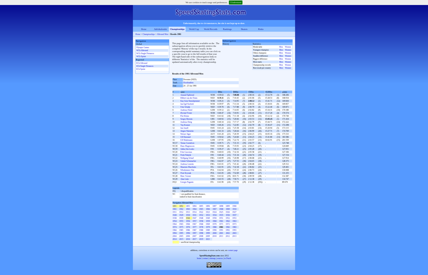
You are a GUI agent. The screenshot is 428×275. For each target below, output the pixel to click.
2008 (201, 236)
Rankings (227, 29)
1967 (194, 224)
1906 (208, 209)
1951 (221, 218)
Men (281, 47)
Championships (177, 29)
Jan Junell (184, 128)
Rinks (260, 29)
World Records (210, 29)
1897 (214, 206)
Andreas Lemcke (187, 164)
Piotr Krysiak (185, 173)
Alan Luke (184, 179)
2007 (194, 236)
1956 (188, 221)
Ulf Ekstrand (185, 137)
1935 (221, 215)
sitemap (212, 258)
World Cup (194, 29)
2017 (194, 239)
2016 (188, 239)
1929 (181, 215)
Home (143, 29)
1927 (234, 212)
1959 (208, 221)
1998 (201, 233)
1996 (188, 233)
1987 (194, 230)
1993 (234, 230)
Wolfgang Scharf (187, 158)
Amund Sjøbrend (187, 95)
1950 (214, 218)
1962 (228, 221)
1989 (208, 230)
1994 (175, 233)
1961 (221, 221)
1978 (201, 227)
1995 (181, 233)
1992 (228, 230)
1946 (188, 218)
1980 (214, 227)
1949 (208, 218)
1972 (228, 224)
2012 (228, 236)
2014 (175, 239)
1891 (175, 206)
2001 (221, 233)
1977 (194, 227)
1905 (201, 209)
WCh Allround (142, 50)
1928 (175, 215)
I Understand (235, 2)
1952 (228, 218)
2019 (201, 239)
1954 (175, 221)
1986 (188, 230)
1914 (194, 212)
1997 (194, 233)
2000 (214, 233)
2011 (221, 236)
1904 (194, 209)
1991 (221, 230)
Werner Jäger (185, 134)
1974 (175, 227)
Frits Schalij (185, 107)
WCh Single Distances (145, 53)
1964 (175, 224)
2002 (228, 233)
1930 (188, 215)
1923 (208, 212)
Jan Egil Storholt (187, 104)
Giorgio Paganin (186, 182)
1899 (228, 206)
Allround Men (162, 34)
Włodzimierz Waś (187, 170)
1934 (214, 215)
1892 (181, 206)
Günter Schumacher (188, 161)
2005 (181, 236)
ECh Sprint (140, 69)
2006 (188, 236)
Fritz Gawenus (186, 152)
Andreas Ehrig (186, 122)
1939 (181, 218)
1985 (181, 230)
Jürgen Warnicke (187, 131)
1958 (201, 221)
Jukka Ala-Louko (187, 149)
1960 (214, 221)
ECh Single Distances (144, 66)
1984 (175, 230)
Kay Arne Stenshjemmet (190, 101)
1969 (208, 224)
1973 (234, 224)
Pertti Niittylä (185, 155)
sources (220, 258)
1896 (208, 206)
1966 (188, 224)
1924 (214, 212)
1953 (234, 218)
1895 (201, 206)
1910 (234, 209)
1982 (228, 227)
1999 (208, 233)
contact (205, 258)
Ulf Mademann (186, 140)
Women (288, 47)
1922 (201, 212)
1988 (201, 230)
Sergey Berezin (186, 119)
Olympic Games (142, 47)
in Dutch (227, 258)
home (199, 258)
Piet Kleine (184, 116)
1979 (208, 227)
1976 (188, 227)
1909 (228, 209)
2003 (234, 233)
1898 (221, 206)
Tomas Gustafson (187, 143)
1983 (234, 227)
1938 (175, 218)
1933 (208, 215)
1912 (181, 212)
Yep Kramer (185, 125)
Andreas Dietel (186, 110)
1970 (214, 224)
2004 (175, 236)
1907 (214, 209)
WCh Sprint (141, 56)
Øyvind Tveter (186, 113)
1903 (188, 209)
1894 (194, 206)
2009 (208, 236)
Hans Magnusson (187, 146)
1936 (228, 215)
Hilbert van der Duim (188, 98)
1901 (175, 209)
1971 (221, 224)
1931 (194, 215)
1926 (228, 212)
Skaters (244, 29)
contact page (233, 250)
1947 (194, 218)
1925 (221, 212)
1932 (201, 215)
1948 (201, 218)
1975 (181, 227)
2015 (181, 239)
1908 (221, 209)
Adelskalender (160, 29)
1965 (181, 224)
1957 (194, 221)
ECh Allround (141, 63)
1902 (181, 209)
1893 (188, 206)
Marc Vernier (185, 176)
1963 (234, 221)
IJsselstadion (188, 82)
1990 (214, 230)
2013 (234, 236)
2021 (208, 239)
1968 (201, 224)
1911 (175, 212)
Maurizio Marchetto (188, 167)
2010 (214, 236)
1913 (188, 212)
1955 (181, 221)
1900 (234, 206)
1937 (234, 215)
